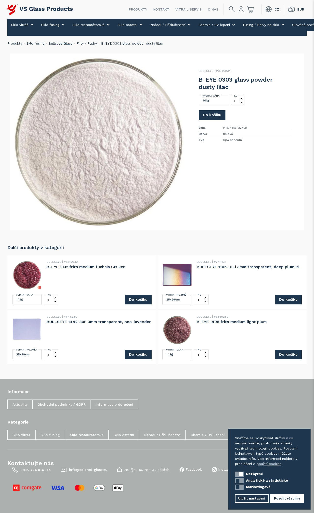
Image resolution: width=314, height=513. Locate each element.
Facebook (194, 469)
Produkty (138, 9)
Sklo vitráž (19, 25)
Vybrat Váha (211, 95)
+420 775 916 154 (36, 470)
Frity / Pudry (87, 43)
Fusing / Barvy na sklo (261, 25)
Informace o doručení (114, 404)
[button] (239, 474)
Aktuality (20, 404)
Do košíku (212, 115)
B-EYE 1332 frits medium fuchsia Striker (86, 266)
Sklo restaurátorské (88, 25)
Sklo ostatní (127, 25)
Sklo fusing (50, 25)
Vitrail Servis (188, 9)
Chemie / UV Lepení (208, 435)
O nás (213, 9)
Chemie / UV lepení (214, 25)
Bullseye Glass (60, 43)
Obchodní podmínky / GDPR (62, 404)
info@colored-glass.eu (88, 470)
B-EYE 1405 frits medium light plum (232, 321)
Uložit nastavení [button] (251, 498)
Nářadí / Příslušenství (167, 25)
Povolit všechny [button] (287, 498)
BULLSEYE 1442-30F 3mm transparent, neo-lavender (99, 321)
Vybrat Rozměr (176, 294)
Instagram (227, 469)
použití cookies (269, 464)
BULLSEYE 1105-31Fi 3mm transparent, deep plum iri (248, 266)
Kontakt (161, 9)
